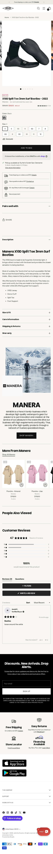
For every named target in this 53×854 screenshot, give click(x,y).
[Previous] (9, 2)
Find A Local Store (14, 748)
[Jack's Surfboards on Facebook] (3, 812)
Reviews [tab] (7, 579)
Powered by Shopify (8, 837)
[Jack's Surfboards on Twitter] (20, 812)
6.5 (32, 129)
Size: (4, 124)
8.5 (6, 134)
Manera (5, 102)
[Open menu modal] (43, 8)
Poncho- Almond (13, 491)
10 (27, 134)
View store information (12, 168)
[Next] (44, 2)
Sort (28, 602)
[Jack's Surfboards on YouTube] (24, 812)
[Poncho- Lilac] (37, 474)
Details (34, 175)
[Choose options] (21, 485)
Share (9, 220)
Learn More (46, 748)
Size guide (9, 139)
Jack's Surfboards (19, 833)
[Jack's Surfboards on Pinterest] (12, 812)
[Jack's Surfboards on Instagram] (8, 812)
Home (7, 17)
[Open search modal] (38, 8)
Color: (7, 113)
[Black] (4, 118)
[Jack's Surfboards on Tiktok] (16, 812)
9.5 (19, 134)
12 (40, 134)
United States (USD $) (11, 829)
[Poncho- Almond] (13, 474)
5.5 (18, 129)
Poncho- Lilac (37, 491)
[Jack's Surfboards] (8, 8)
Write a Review (32, 594)
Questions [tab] (19, 579)
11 (33, 134)
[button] (26, 544)
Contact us (30, 181)
